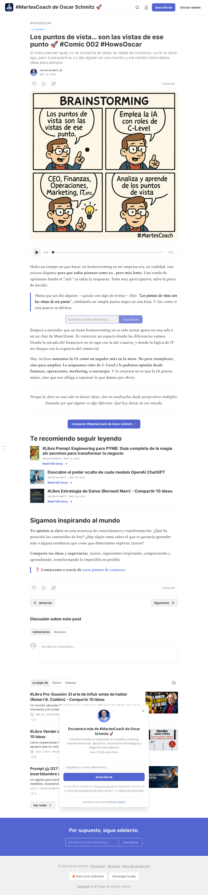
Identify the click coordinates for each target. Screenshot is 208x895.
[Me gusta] (34, 84)
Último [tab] (56, 683)
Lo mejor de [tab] (40, 683)
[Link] (24, 438)
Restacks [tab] (59, 632)
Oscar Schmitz (52, 458)
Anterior (45, 603)
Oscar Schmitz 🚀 (51, 70)
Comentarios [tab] (41, 632)
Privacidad (98, 866)
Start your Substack (90, 876)
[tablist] (49, 632)
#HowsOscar (40, 23)
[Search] (137, 7)
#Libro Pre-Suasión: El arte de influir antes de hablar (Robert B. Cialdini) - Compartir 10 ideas (78, 697)
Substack (83, 886)
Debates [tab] (70, 683)
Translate (39, 29)
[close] (143, 711)
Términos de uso (104, 786)
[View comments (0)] (44, 84)
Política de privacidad (130, 790)
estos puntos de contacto (103, 570)
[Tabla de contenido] (4, 447)
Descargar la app (124, 876)
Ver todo (40, 805)
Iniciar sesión (190, 7)
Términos (113, 866)
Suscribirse (163, 7)
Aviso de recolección (136, 866)
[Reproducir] (37, 252)
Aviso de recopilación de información (89, 790)
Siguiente (161, 603)
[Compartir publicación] (146, 7)
